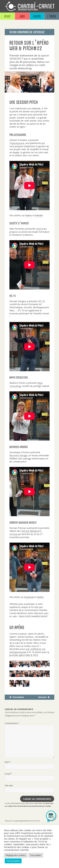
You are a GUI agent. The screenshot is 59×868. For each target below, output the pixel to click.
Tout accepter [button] (13, 860)
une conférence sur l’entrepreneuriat (27, 651)
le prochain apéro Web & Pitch (29, 654)
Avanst (39, 228)
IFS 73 (41, 301)
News (7, 16)
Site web (9, 785)
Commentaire (12, 723)
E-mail (8, 773)
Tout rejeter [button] (35, 855)
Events (37, 16)
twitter (28, 215)
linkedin (39, 215)
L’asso (52, 16)
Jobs (22, 16)
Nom (8, 762)
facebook (29, 597)
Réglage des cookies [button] (15, 855)
